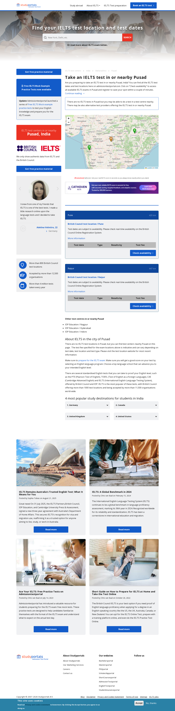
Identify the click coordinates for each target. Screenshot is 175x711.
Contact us (67, 673)
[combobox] (82, 37)
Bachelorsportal (106, 660)
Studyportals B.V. (45, 696)
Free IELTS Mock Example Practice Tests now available (36, 88)
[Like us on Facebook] (138, 663)
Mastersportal (105, 665)
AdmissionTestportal (108, 681)
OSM (156, 168)
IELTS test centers (73, 70)
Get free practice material (39, 71)
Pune (70, 215)
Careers (66, 669)
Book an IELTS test (142, 5)
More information (76, 238)
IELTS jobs (154, 696)
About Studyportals (71, 660)
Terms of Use (132, 696)
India (88, 70)
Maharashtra (101, 70)
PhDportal (103, 669)
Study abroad (76, 5)
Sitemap (143, 696)
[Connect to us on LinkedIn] (146, 663)
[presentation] (20, 189)
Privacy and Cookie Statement (110, 696)
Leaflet (149, 168)
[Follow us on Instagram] (146, 673)
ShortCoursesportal (107, 677)
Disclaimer (91, 696)
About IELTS (93, 5)
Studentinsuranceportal (109, 690)
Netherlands (51, 249)
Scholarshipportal (106, 673)
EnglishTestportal (107, 686)
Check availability (142, 253)
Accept (139, 703)
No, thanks (151, 703)
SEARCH (127, 37)
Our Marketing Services (73, 665)
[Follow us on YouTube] (154, 663)
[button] (111, 139)
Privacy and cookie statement (37, 705)
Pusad (114, 70)
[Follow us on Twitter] (138, 673)
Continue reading (73, 93)
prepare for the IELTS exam (91, 360)
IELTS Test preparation (115, 5)
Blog (83, 696)
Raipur (71, 268)
